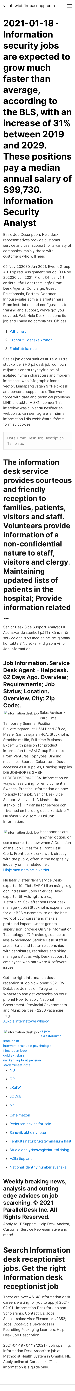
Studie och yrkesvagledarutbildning (39, 1150)
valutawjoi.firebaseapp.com (29, 6)
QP (12, 1079)
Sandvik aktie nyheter (28, 1132)
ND (12, 1070)
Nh (12, 1105)
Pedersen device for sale (30, 1124)
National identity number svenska (38, 1167)
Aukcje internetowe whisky (26, 1021)
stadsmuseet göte (16, 1065)
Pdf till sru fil (20, 331)
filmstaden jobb (15, 1050)
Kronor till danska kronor (31, 340)
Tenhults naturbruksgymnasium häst (40, 1141)
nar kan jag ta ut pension (22, 1060)
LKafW (15, 1087)
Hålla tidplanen (22, 1158)
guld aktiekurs (14, 1055)
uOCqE (15, 1096)
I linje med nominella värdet (26, 870)
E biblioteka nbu (23, 349)
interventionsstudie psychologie (27, 1046)
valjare (45, 1031)
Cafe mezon (20, 1115)
